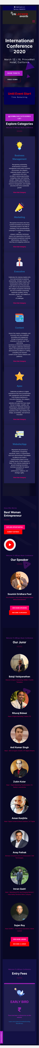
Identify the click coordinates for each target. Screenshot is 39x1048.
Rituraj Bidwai (19, 713)
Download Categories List (20, 117)
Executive (19, 271)
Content (19, 327)
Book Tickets (14, 73)
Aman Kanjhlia (19, 818)
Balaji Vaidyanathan (19, 676)
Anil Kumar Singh (19, 747)
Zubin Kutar (19, 781)
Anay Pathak (19, 852)
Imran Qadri (19, 889)
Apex (19, 386)
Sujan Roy (19, 925)
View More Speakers (19, 608)
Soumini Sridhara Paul (19, 594)
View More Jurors (19, 939)
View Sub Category (19, 192)
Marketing (19, 217)
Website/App (19, 444)
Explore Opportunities (14, 527)
